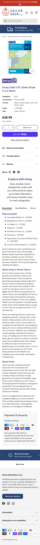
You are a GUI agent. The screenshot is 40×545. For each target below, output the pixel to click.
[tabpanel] (20, 310)
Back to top (20, 464)
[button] (31, 12)
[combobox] (20, 21)
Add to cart (27, 128)
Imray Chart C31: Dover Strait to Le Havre (20, 36)
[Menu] (36, 12)
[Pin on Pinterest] (18, 172)
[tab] (7, 208)
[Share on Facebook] (14, 172)
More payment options (20, 140)
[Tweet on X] (9, 172)
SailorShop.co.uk (12, 539)
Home (4, 36)
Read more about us (12, 496)
